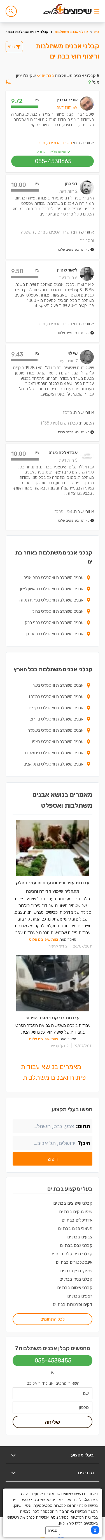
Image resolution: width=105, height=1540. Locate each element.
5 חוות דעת (68, 460)
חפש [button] (52, 1158)
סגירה (52, 1530)
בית (96, 32)
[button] (11, 11)
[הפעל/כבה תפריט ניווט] (96, 11)
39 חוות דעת (67, 107)
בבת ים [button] (47, 75)
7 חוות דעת (69, 360)
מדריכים (86, 1472)
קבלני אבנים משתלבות (71, 32)
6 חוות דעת (68, 277)
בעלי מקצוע (82, 1455)
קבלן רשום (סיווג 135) (59, 423)
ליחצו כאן (66, 1523)
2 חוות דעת (68, 191)
